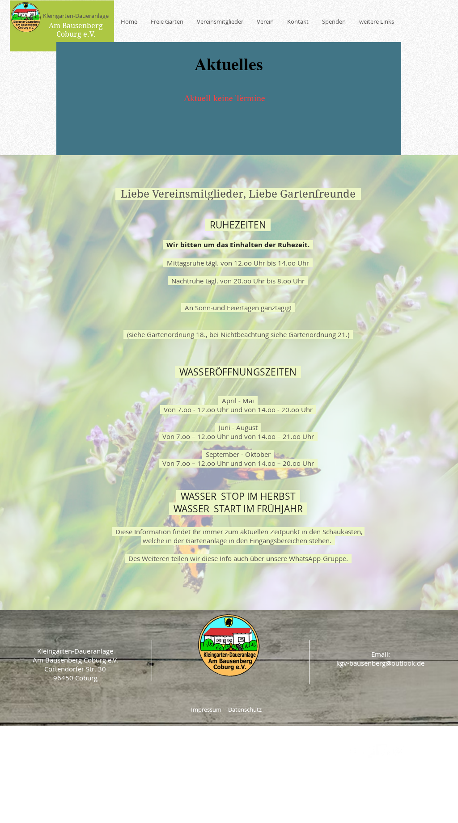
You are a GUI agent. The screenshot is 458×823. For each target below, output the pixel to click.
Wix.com (266, 789)
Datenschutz (245, 709)
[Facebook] (353, 751)
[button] (220, 22)
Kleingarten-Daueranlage (76, 16)
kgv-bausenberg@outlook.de (380, 662)
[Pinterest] (383, 751)
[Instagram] (398, 751)
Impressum (206, 709)
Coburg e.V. (76, 34)
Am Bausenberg (76, 25)
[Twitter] (368, 751)
